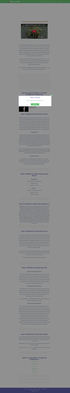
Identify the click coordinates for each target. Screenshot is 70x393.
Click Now (35, 104)
